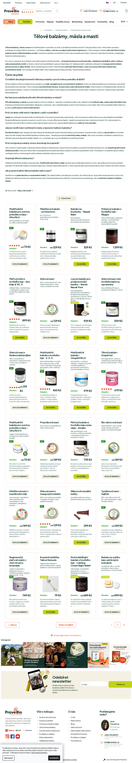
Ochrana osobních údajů (49, 724)
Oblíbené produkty (46, 741)
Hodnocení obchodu (47, 717)
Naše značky (31, 3)
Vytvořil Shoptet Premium (116, 760)
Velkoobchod (45, 3)
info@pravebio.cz (110, 11)
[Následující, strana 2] (118, 625)
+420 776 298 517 (90, 11)
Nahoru (14, 625)
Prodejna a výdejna (46, 734)
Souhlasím (54, 758)
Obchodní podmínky (39, 753)
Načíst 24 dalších (66, 625)
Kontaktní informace (79, 734)
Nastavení (8, 758)
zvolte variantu (20, 264)
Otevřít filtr (66, 198)
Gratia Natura (76, 741)
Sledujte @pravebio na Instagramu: (67, 635)
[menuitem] (9, 21)
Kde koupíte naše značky (81, 731)
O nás (73, 717)
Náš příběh (7, 3)
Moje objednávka (46, 737)
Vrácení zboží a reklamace (49, 731)
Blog (73, 724)
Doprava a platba (46, 721)
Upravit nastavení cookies (66, 760)
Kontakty (18, 3)
